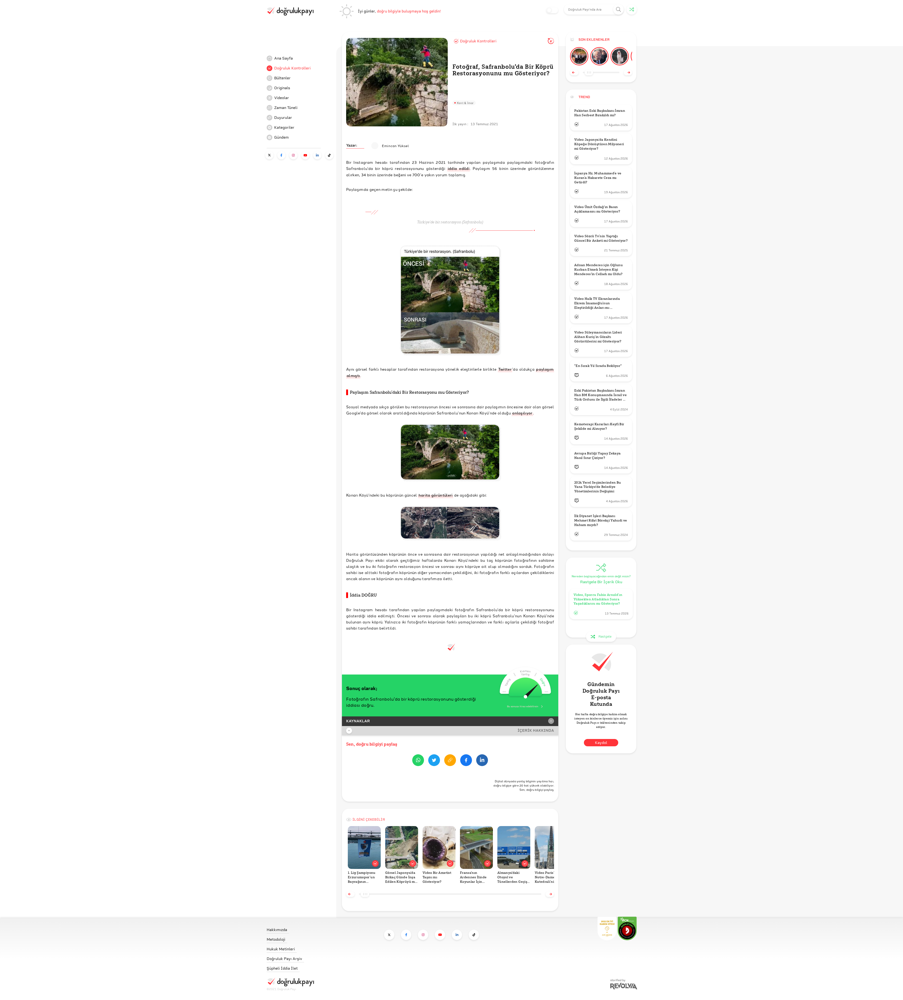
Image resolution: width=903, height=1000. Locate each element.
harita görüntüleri (436, 495)
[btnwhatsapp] (418, 761)
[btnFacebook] (466, 761)
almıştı (353, 375)
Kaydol (601, 742)
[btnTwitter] (434, 761)
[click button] (618, 9)
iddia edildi (458, 168)
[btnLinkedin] (482, 761)
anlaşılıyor (522, 413)
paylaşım (545, 369)
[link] (302, 58)
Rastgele (604, 636)
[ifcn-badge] (607, 928)
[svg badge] (627, 928)
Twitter (505, 369)
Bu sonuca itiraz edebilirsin (522, 706)
